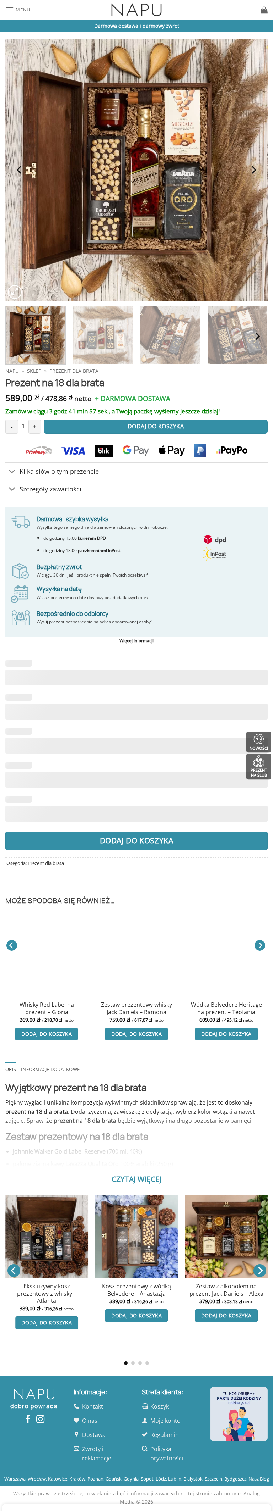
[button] (17, 9)
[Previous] (19, 170)
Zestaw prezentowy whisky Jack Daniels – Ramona (136, 1008)
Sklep (34, 370)
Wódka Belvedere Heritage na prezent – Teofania (226, 1008)
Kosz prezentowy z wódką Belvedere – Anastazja (136, 1290)
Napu (12, 370)
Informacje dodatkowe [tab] (50, 1069)
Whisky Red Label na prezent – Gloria (47, 1008)
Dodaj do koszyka (136, 840)
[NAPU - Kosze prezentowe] (136, 10)
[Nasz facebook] (28, 1419)
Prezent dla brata (73, 370)
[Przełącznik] (12, 472)
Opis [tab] (10, 1069)
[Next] (253, 170)
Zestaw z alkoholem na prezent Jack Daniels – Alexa (226, 1290)
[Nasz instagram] (40, 1419)
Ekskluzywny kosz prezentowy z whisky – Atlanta (46, 1294)
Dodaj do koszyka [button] (46, 1034)
